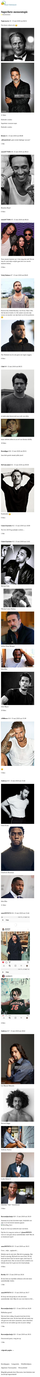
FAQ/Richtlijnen (26, 1364)
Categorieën (15, 1364)
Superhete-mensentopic (14, 11)
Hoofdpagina (5, 1364)
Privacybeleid (22, 1368)
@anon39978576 (26, 1232)
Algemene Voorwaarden (9, 1368)
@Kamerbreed (6, 140)
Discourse (19, 1372)
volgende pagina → (7, 1350)
